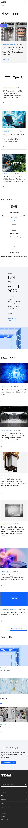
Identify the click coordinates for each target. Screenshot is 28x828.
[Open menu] (3, 6)
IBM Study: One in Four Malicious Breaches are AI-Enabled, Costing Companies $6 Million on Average (12, 577)
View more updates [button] (16, 628)
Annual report (5, 670)
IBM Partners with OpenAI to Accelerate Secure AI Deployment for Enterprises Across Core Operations (12, 94)
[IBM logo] (4, 2)
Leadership (4, 698)
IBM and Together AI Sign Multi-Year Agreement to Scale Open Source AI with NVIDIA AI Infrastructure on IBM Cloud (13, 138)
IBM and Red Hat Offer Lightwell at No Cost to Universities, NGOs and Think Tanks (13, 392)
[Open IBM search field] (25, 2)
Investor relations (6, 727)
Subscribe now (6, 762)
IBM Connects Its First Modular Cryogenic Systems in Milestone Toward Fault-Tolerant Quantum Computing (13, 51)
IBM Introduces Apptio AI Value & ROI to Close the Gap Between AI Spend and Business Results (13, 179)
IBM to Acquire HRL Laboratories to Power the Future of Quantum (12, 613)
